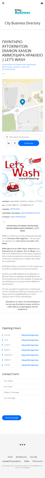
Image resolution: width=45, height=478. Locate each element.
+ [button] (5, 81)
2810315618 (15, 209)
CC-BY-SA (39, 131)
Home (10, 457)
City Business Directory (22, 23)
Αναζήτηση (28, 143)
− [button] (5, 85)
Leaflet (13, 131)
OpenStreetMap (26, 131)
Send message (11, 417)
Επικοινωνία (38, 461)
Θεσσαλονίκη (21, 457)
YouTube (33, 457)
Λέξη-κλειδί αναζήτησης (7, 137)
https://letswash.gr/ (18, 217)
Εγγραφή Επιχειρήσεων (11, 461)
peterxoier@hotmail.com (30, 213)
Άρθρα (26, 461)
